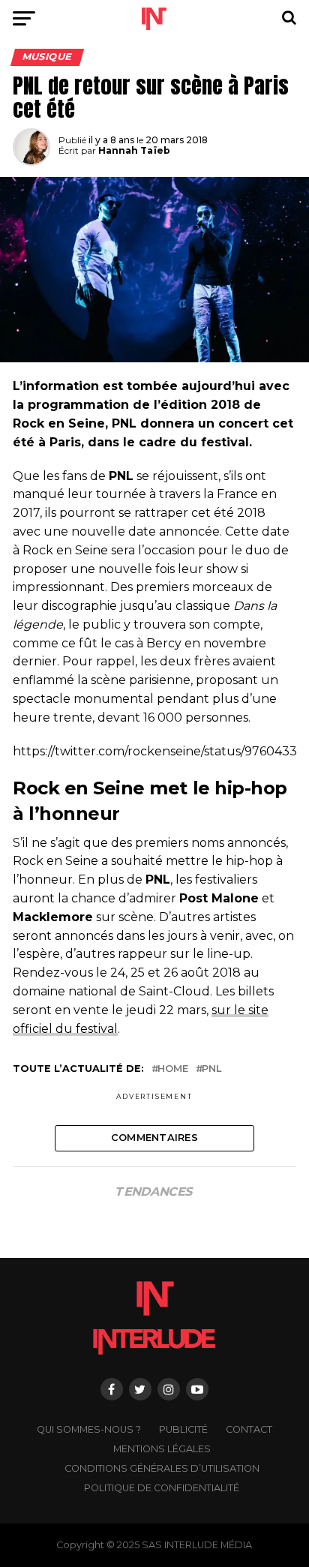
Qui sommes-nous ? (89, 1429)
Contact (249, 1429)
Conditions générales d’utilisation (162, 1468)
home (173, 1069)
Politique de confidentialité (161, 1487)
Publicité (183, 1429)
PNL (211, 1069)
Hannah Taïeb (134, 150)
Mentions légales (162, 1448)
